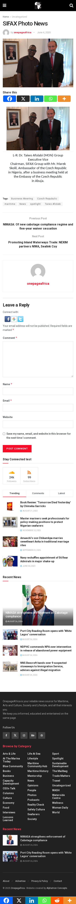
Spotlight (57, 758)
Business (8, 775)
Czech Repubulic (47, 198)
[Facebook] (9, 98)
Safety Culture (36, 809)
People (31, 790)
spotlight (35, 204)
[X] (23, 98)
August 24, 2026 (29, 655)
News (23, 204)
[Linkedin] (36, 98)
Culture (7, 798)
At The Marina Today (11, 760)
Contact (58, 881)
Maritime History (37, 771)
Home (6, 17)
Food (6, 807)
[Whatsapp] (50, 98)
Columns (8, 793)
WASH (56, 790)
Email (7, 400)
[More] (64, 98)
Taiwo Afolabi (53, 204)
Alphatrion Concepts (56, 888)
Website (8, 417)
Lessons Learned (8, 819)
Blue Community (13, 766)
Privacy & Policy (39, 881)
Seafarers (33, 814)
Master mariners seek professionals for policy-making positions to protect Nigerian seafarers (44, 522)
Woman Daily (60, 807)
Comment (10, 338)
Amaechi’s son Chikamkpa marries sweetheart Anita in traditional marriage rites (44, 542)
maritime (10, 204)
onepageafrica (22, 32)
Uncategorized (19, 17)
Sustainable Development (60, 765)
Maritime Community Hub (37, 765)
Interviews (9, 812)
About (6, 881)
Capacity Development (11, 782)
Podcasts (33, 799)
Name (7, 384)
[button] (8, 318)
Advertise (20, 881)
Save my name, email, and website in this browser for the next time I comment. (38, 435)
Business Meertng (22, 198)
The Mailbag (60, 771)
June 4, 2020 (44, 32)
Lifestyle (32, 758)
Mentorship (34, 775)
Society (32, 819)
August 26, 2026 (15, 621)
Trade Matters (61, 775)
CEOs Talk (9, 788)
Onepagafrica (18, 888)
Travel (56, 780)
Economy (8, 802)
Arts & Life (9, 753)
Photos (32, 795)
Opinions (32, 785)
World (56, 812)
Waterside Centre (58, 796)
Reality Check (35, 804)
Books (7, 771)
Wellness (57, 802)
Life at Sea (33, 753)
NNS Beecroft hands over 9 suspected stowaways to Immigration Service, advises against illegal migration (43, 666)
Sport (55, 753)
